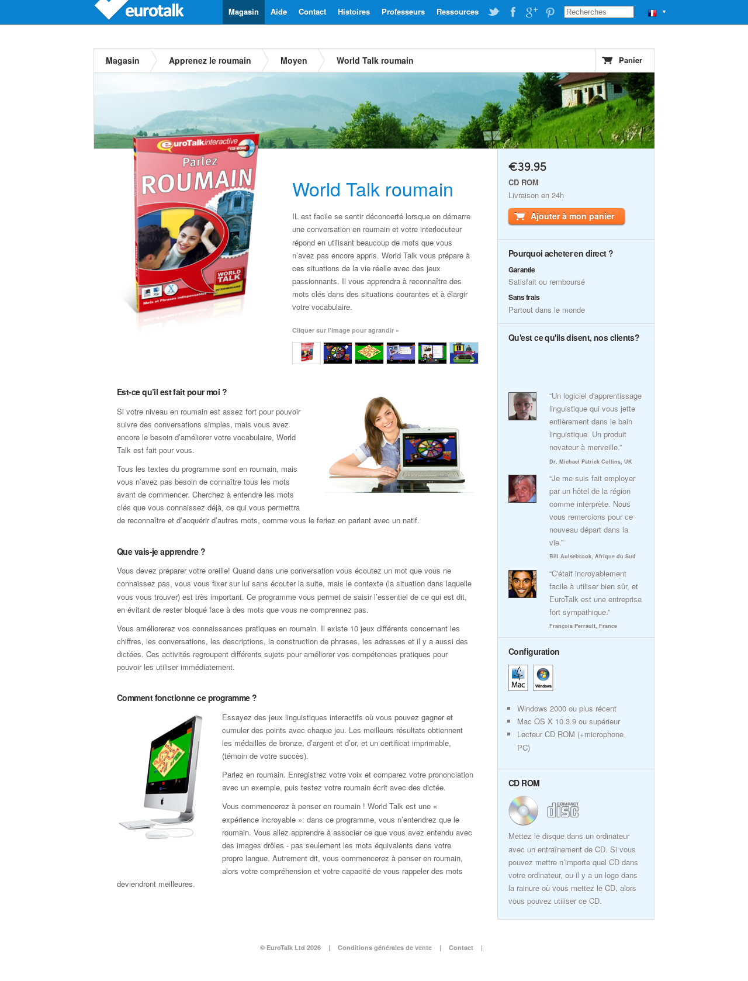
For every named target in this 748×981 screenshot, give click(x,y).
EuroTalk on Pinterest (550, 12)
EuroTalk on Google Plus (531, 12)
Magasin (243, 11)
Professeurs (403, 11)
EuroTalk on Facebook (512, 12)
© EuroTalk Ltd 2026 (290, 947)
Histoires (354, 11)
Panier (630, 59)
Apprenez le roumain (210, 60)
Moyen (293, 60)
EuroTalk (140, 11)
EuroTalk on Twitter (493, 12)
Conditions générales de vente (385, 947)
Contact (312, 11)
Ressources (458, 11)
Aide (279, 11)
